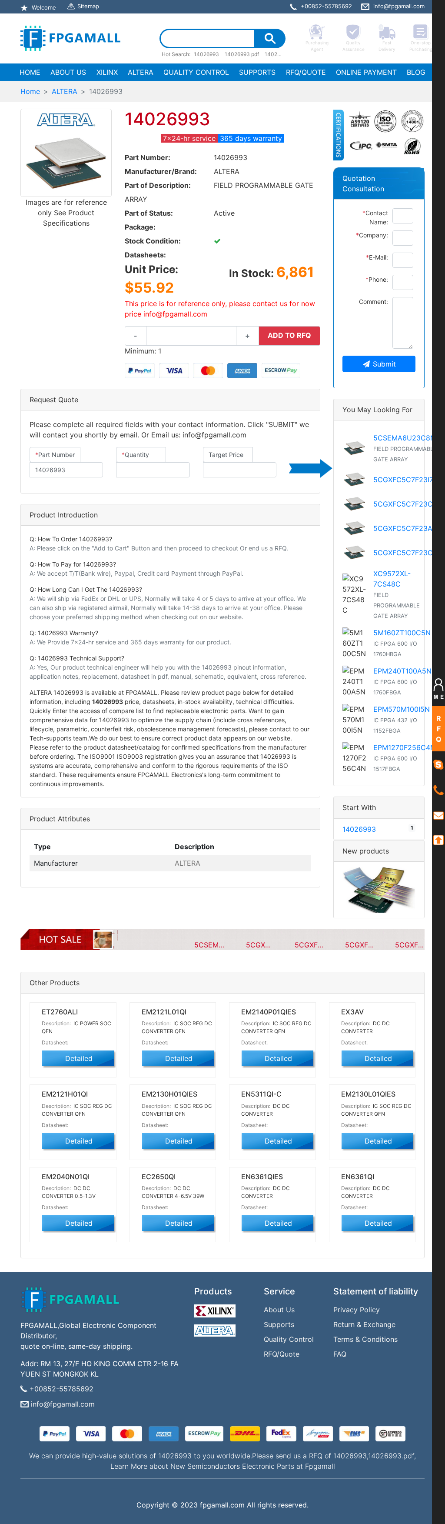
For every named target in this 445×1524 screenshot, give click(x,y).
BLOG (416, 72)
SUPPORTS (257, 72)
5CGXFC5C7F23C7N (407, 504)
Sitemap (88, 6)
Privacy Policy (356, 1309)
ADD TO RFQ (289, 335)
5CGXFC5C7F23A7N (407, 528)
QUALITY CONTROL (196, 72)
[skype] (438, 764)
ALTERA (140, 72)
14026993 (359, 829)
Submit (384, 364)
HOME (32, 72)
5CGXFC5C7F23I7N (405, 479)
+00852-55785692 (61, 1388)
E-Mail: (377, 257)
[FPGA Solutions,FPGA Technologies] (70, 38)
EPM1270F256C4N (404, 747)
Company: (372, 235)
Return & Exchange (364, 1324)
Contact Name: (375, 217)
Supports (279, 1324)
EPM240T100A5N (402, 671)
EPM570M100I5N (401, 709)
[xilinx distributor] (216, 1308)
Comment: (373, 301)
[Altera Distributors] (216, 1328)
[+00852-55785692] (438, 789)
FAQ (339, 1354)
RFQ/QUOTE (306, 72)
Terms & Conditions (365, 1339)
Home (30, 91)
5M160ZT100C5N (402, 632)
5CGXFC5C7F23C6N (407, 552)
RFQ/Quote (281, 1354)
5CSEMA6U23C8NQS (409, 438)
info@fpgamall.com (63, 1404)
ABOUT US (68, 72)
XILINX (107, 72)
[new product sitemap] (378, 889)
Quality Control (289, 1339)
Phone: (376, 279)
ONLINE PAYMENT (366, 72)
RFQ (439, 729)
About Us (279, 1309)
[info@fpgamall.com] (438, 815)
